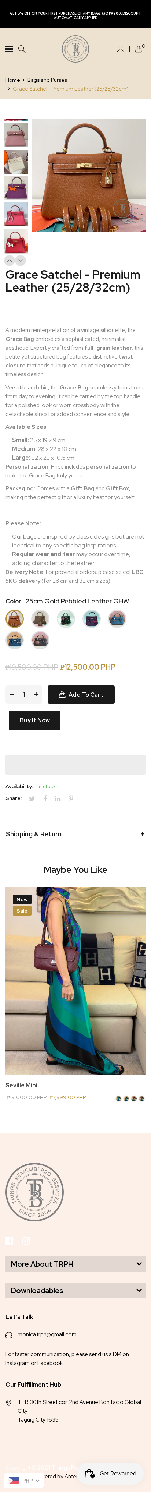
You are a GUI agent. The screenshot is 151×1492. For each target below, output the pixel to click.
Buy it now (35, 720)
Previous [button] (9, 260)
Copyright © (57, 1467)
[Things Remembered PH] (75, 49)
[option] (18, 136)
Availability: (19, 786)
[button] (75, 765)
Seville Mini (21, 1085)
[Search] (22, 49)
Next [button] (20, 260)
